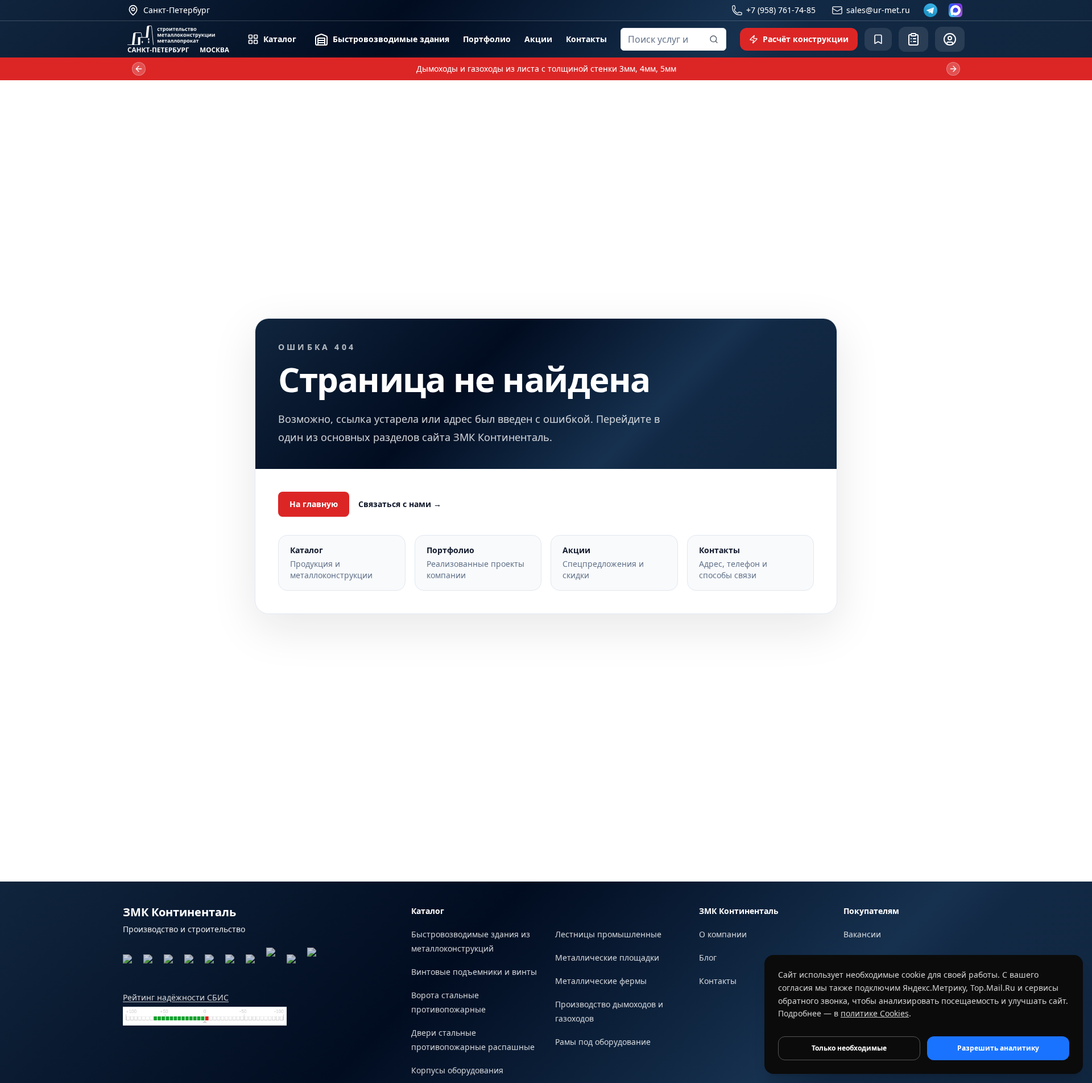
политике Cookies (875, 1013)
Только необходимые (849, 1048)
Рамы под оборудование (603, 1041)
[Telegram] (930, 10)
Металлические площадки (607, 957)
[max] (955, 10)
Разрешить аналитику (998, 1048)
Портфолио (487, 39)
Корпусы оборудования (457, 1070)
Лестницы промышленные (608, 934)
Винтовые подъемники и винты (474, 971)
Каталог (279, 39)
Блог (708, 957)
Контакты (586, 39)
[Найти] (714, 39)
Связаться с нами (399, 504)
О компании (723, 934)
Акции (538, 39)
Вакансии (862, 934)
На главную (313, 504)
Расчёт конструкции (806, 39)
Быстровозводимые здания (391, 39)
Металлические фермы (601, 980)
